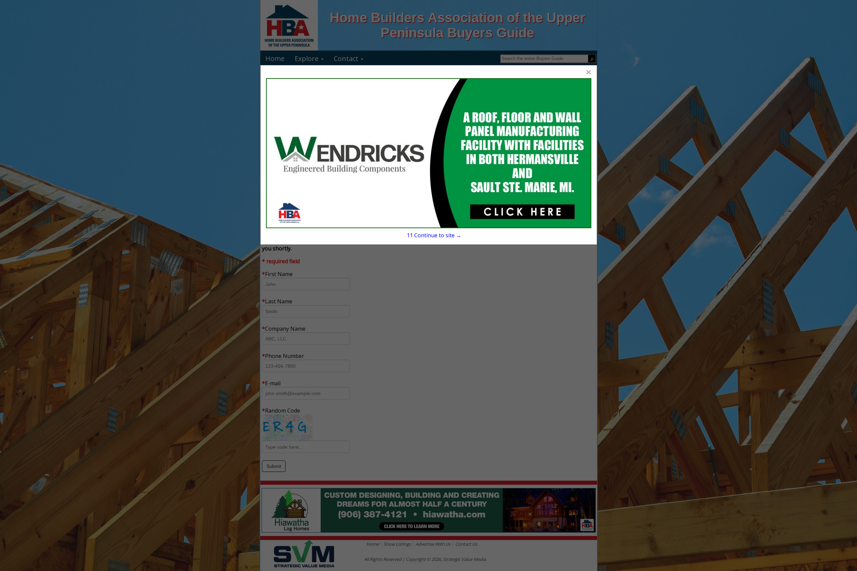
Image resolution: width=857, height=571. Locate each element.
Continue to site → (434, 235)
